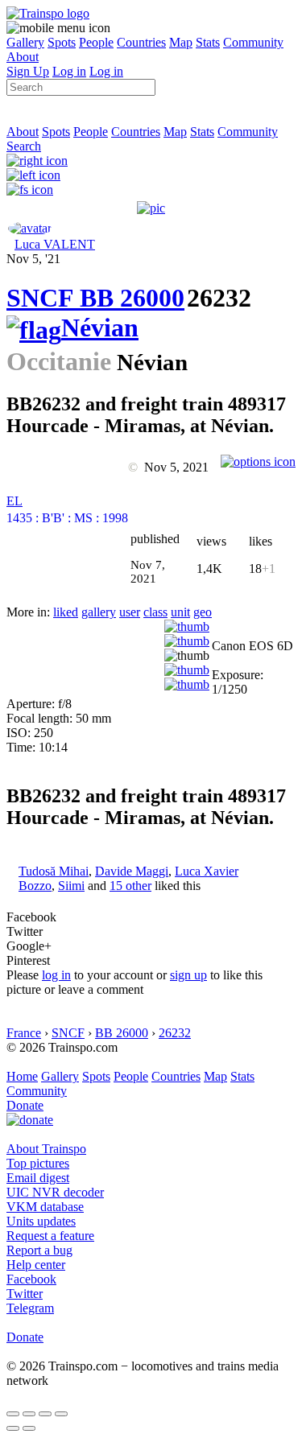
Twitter (24, 1293)
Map (180, 42)
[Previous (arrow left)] (12, 1428)
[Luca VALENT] (29, 228)
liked (65, 612)
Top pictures (37, 1163)
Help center (35, 1264)
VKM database (45, 1206)
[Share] (29, 1413)
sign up (188, 975)
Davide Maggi (131, 871)
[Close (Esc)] (12, 1413)
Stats (208, 42)
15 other (130, 885)
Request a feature (50, 1235)
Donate (24, 1105)
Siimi (71, 885)
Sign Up (27, 71)
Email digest (37, 1178)
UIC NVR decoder (55, 1192)
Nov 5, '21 (33, 259)
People (96, 42)
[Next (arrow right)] (29, 1428)
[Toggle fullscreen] (45, 1413)
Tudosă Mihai (54, 871)
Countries (141, 42)
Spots (62, 42)
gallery (98, 612)
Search (23, 146)
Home (22, 1076)
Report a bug (39, 1250)
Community (253, 42)
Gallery (25, 42)
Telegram (30, 1308)
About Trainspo (46, 1149)
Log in (69, 71)
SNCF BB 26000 (95, 297)
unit (180, 612)
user (129, 612)
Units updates (41, 1221)
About (22, 57)
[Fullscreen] (29, 189)
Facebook (31, 1279)
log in (56, 975)
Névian (100, 327)
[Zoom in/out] (61, 1413)
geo (202, 612)
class (155, 612)
